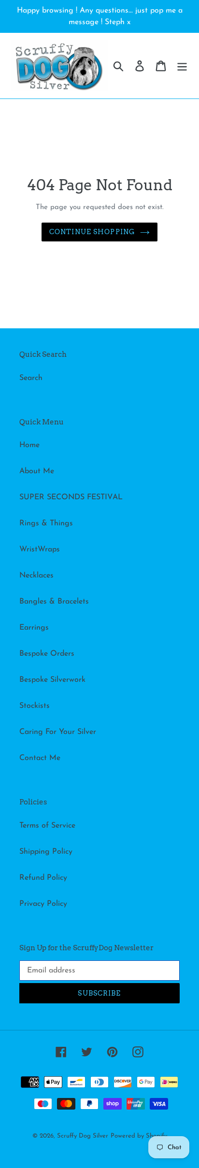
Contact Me (39, 758)
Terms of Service (47, 826)
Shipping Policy (45, 852)
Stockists (34, 706)
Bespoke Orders (46, 654)
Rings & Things (46, 523)
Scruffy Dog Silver (82, 1136)
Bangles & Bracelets (54, 601)
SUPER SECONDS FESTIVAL (71, 497)
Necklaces (36, 575)
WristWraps (39, 549)
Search (31, 378)
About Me (36, 471)
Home (29, 445)
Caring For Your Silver (57, 732)
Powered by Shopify (139, 1136)
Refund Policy (43, 878)
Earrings (34, 628)
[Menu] (182, 65)
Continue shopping (92, 232)
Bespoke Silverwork (52, 680)
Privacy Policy (43, 904)
